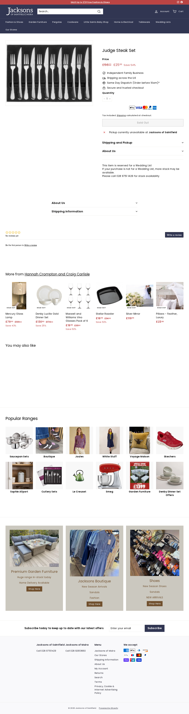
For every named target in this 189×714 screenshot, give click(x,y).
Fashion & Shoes (14, 22)
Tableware (144, 22)
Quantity (108, 93)
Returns (98, 673)
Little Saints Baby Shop (96, 22)
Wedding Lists (163, 22)
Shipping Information (106, 659)
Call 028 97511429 (46, 650)
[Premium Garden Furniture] (34, 548)
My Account (101, 668)
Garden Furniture (38, 22)
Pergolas (57, 22)
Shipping (121, 115)
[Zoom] (49, 73)
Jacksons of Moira (104, 650)
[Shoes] (154, 553)
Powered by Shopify (108, 708)
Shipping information (67, 211)
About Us (109, 151)
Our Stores (11, 29)
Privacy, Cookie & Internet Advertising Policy (105, 690)
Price (105, 59)
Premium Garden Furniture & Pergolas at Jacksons (90, 2)
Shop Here (34, 588)
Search (98, 677)
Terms (98, 681)
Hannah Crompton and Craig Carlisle (57, 274)
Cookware (72, 22)
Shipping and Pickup (117, 143)
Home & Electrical (123, 22)
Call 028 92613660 (75, 650)
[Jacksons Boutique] (94, 553)
